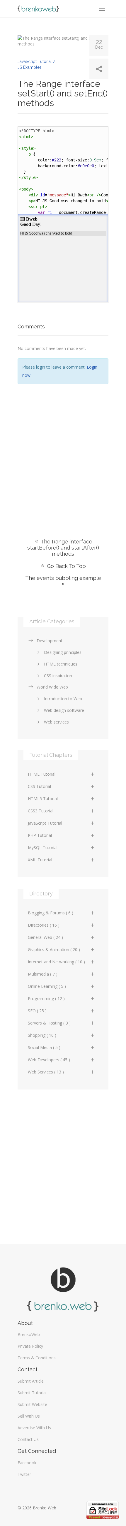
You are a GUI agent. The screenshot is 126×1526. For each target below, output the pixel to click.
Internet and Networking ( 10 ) (56, 961)
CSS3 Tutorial (40, 811)
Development (49, 640)
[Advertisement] (63, 452)
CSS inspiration (58, 675)
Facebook (27, 1462)
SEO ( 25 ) (37, 1010)
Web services (56, 722)
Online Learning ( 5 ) (47, 986)
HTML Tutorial (41, 774)
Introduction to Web (63, 698)
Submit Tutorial (32, 1392)
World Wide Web (52, 687)
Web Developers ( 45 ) (49, 1059)
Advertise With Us (34, 1427)
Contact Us (28, 1439)
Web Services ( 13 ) (46, 1072)
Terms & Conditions (37, 1357)
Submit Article (31, 1381)
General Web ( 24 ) (45, 937)
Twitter (24, 1474)
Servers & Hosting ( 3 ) (49, 1023)
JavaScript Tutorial (45, 823)
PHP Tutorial (40, 835)
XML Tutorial (40, 860)
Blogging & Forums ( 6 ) (50, 913)
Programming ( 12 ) (46, 998)
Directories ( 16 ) (43, 925)
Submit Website (32, 1404)
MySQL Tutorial (42, 847)
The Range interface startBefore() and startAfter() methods (63, 547)
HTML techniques (60, 664)
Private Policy (30, 1346)
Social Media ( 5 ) (44, 1047)
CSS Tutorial (39, 786)
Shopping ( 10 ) (42, 1035)
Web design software (64, 710)
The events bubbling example (63, 578)
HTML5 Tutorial (43, 798)
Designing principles (62, 652)
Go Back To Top (65, 566)
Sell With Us (29, 1416)
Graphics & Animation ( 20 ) (54, 949)
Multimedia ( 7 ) (42, 974)
